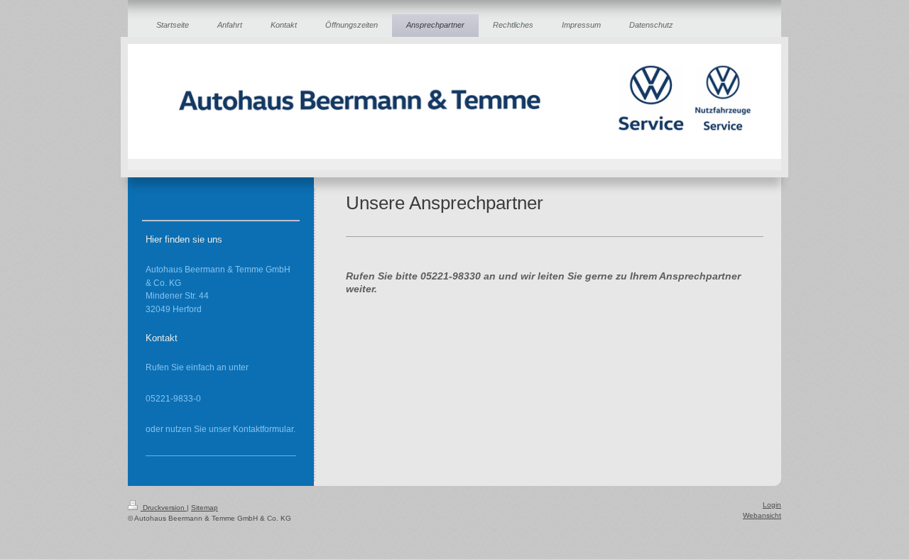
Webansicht (762, 515)
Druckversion (164, 507)
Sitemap (204, 507)
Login (772, 505)
